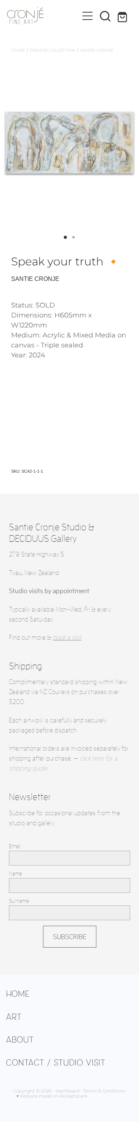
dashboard (67, 1091)
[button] (105, 16)
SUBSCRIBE (69, 936)
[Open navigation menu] (87, 16)
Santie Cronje (96, 50)
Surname (19, 901)
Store (18, 50)
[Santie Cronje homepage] (43, 15)
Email (15, 846)
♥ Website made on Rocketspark (51, 1096)
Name (15, 873)
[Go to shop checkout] (123, 16)
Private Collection (52, 50)
